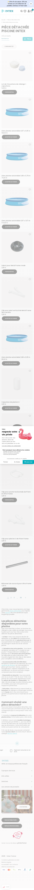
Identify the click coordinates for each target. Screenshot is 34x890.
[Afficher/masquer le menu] (3, 11)
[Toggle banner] (30, 3)
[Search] (21, 11)
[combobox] (21, 11)
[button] (28, 11)
